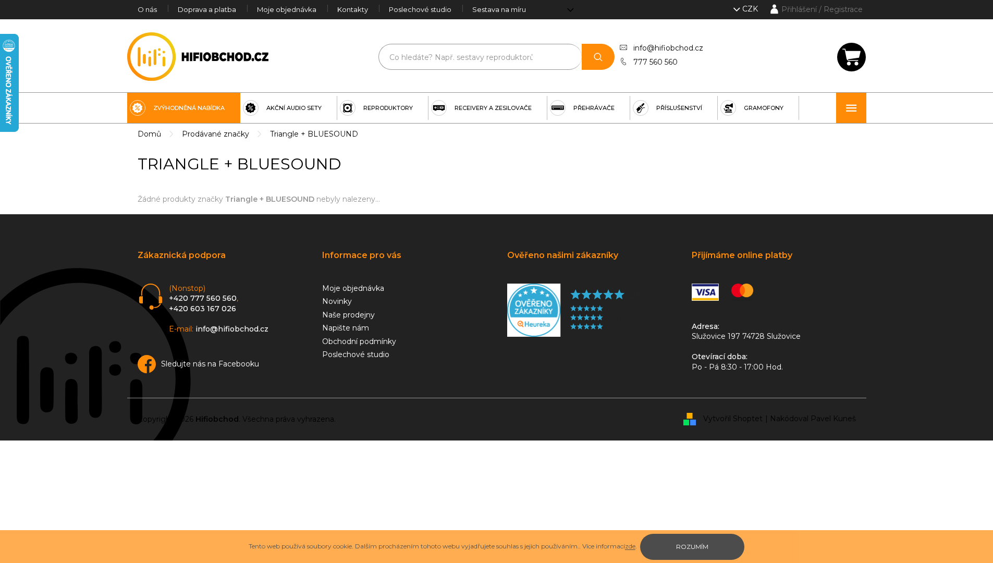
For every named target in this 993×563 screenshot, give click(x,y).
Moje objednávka (286, 9)
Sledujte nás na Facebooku (210, 364)
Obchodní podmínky (359, 341)
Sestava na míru (499, 9)
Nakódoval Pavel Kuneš (813, 418)
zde (630, 546)
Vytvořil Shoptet (733, 418)
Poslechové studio (420, 9)
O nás (147, 9)
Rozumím (692, 546)
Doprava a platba (207, 9)
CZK (751, 9)
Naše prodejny (348, 315)
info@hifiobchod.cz (668, 48)
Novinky (337, 301)
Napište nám (345, 328)
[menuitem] (183, 108)
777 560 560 (655, 62)
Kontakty (352, 9)
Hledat (598, 57)
